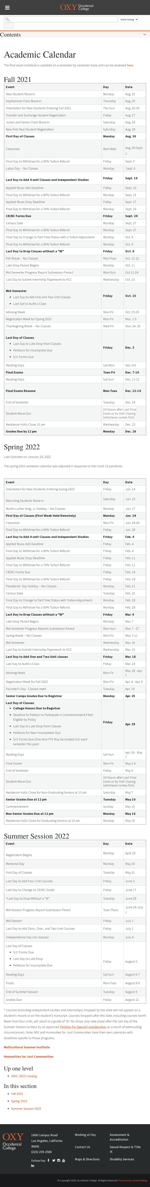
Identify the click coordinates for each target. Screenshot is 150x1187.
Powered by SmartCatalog (132, 1180)
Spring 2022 (19, 1101)
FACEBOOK (49, 1160)
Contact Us (82, 1147)
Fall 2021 (17, 1094)
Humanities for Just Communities (28, 1056)
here (130, 65)
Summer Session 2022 (26, 1108)
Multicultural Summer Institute (27, 1047)
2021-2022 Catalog (24, 1076)
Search (8, 25)
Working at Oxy (85, 1135)
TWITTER (54, 1160)
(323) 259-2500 (41, 1152)
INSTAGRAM (59, 1160)
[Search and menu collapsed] (7, 7)
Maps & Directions (87, 1159)
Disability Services (122, 1159)
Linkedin (33, 1165)
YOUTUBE (63, 1160)
